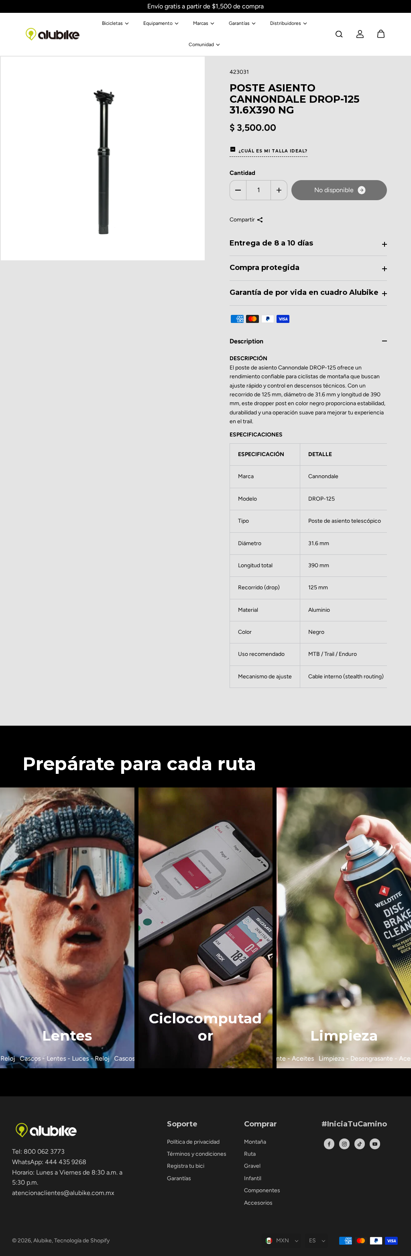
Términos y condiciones (196, 1153)
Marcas (200, 23)
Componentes (262, 1190)
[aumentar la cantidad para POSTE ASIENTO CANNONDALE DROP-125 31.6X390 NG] (279, 190)
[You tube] (375, 1144)
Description (246, 341)
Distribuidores (285, 23)
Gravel (252, 1166)
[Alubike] (52, 34)
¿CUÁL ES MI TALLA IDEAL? (272, 151)
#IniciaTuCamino (354, 1124)
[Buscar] (339, 34)
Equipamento (158, 23)
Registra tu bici (185, 1166)
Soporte (182, 1124)
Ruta (250, 1153)
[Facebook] (329, 1144)
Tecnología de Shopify (82, 1240)
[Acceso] (360, 34)
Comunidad (201, 44)
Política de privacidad (193, 1141)
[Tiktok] (359, 1144)
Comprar (260, 1124)
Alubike (42, 1240)
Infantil (252, 1178)
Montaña (255, 1141)
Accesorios (258, 1202)
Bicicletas (112, 23)
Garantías (239, 23)
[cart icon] (381, 34)
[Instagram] (344, 1144)
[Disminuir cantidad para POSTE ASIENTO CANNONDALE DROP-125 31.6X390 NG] (238, 190)
